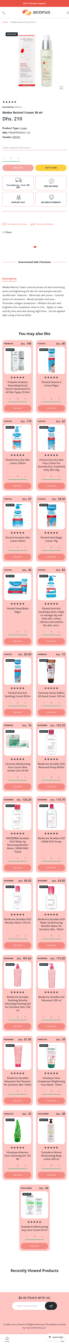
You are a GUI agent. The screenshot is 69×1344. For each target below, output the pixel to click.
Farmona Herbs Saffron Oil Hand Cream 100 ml (51, 694)
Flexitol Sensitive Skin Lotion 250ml (17, 539)
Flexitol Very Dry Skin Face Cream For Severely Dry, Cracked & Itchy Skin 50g (51, 464)
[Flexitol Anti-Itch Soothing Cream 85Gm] (17, 671)
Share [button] (8, 232)
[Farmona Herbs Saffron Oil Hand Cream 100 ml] (51, 671)
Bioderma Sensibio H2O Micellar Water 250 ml (17, 921)
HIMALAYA (42, 1039)
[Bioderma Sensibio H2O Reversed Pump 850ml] (51, 742)
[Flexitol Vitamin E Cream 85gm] (51, 360)
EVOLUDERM (43, 1114)
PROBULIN (8, 344)
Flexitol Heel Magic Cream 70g (51, 539)
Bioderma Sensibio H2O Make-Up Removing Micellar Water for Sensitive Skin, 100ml (51, 924)
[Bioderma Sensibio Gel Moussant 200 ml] (51, 975)
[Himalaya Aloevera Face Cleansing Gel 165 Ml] (17, 1130)
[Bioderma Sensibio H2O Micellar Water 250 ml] (17, 897)
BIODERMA (42, 725)
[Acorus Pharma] (36, 12)
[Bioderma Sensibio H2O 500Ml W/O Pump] (51, 816)
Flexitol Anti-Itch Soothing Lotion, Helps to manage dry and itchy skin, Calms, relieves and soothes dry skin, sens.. (51, 617)
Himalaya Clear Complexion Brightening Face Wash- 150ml (51, 1081)
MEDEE (16, 137)
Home (5, 22)
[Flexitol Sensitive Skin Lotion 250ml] (17, 515)
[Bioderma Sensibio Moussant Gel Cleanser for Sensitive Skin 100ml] (17, 1056)
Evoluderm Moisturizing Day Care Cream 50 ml (34, 1228)
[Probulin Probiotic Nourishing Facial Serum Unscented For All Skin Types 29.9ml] (17, 360)
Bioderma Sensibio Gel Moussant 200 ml (51, 998)
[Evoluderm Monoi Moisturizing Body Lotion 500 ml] (51, 1130)
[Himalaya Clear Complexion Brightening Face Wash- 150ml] (51, 1056)
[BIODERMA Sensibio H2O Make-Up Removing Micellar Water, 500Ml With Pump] (17, 816)
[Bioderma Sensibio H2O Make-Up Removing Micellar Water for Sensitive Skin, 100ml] (51, 897)
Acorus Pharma (18, 1324)
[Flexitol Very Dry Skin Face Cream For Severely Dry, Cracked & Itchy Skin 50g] (51, 438)
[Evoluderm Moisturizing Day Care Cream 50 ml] (34, 1204)
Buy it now (51, 167)
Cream (23, 128)
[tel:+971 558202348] (4, 12)
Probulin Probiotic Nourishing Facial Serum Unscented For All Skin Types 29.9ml (17, 387)
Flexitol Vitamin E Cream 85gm (51, 383)
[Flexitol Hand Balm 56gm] (17, 586)
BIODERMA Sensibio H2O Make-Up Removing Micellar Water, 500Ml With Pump (17, 845)
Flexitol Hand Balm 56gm (18, 610)
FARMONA (42, 654)
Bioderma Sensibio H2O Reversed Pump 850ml (51, 765)
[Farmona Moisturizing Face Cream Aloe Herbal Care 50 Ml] (17, 742)
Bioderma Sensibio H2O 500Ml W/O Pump (51, 840)
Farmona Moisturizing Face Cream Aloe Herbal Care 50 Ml (17, 767)
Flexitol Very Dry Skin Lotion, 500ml (18, 461)
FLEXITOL (42, 344)
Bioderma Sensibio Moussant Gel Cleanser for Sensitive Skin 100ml (17, 1081)
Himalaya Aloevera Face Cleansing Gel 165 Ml (17, 1156)
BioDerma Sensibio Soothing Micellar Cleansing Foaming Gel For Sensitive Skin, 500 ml (18, 1003)
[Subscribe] (51, 1306)
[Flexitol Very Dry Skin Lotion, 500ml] (17, 438)
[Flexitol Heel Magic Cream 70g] (51, 515)
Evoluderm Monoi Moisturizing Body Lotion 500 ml (51, 1156)
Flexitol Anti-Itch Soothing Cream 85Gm (17, 694)
